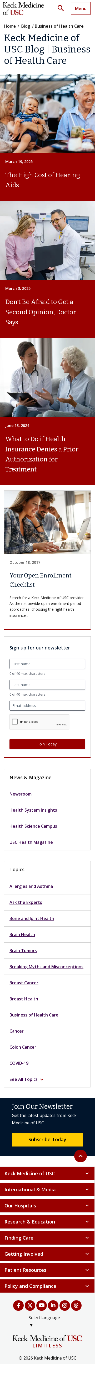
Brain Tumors (23, 950)
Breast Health (23, 999)
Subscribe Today (47, 1139)
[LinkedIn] (53, 1305)
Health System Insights (33, 810)
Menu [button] (81, 8)
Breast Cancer (23, 983)
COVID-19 (18, 1063)
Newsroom (20, 794)
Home (10, 26)
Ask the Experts (25, 902)
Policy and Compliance (47, 1286)
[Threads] (76, 1305)
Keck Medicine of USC (47, 1173)
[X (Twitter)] (30, 1305)
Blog (25, 26)
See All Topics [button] (27, 1079)
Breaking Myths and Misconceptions (46, 967)
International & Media (47, 1189)
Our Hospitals (47, 1205)
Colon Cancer (22, 1047)
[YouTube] (41, 1305)
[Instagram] (65, 1305)
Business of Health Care (33, 1015)
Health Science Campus (33, 826)
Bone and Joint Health (31, 918)
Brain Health (22, 934)
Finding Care (47, 1237)
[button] (62, 8)
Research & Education (47, 1221)
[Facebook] (18, 1305)
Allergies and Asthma (31, 886)
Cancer (16, 1031)
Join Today (47, 743)
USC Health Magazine (31, 842)
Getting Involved (47, 1253)
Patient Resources (47, 1270)
